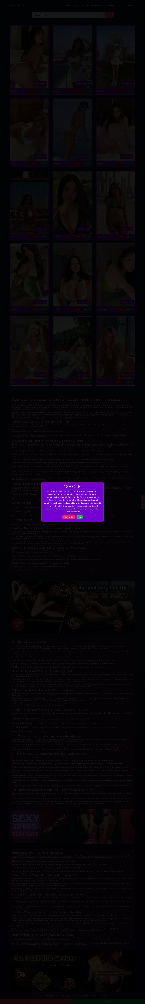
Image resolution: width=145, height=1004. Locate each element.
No (80, 517)
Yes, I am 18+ (69, 517)
